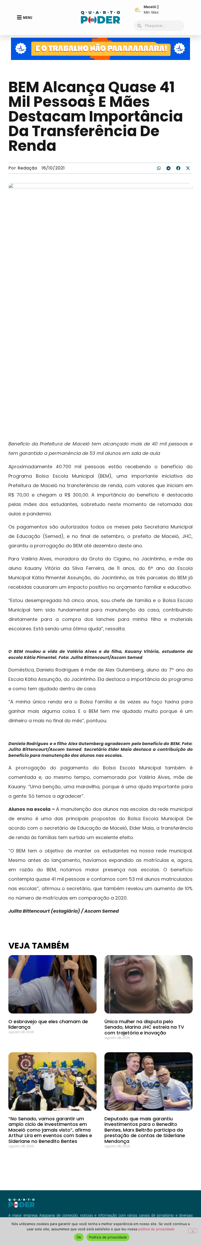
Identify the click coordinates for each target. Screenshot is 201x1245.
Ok (79, 1237)
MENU (27, 17)
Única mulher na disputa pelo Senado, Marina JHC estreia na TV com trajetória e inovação (144, 1027)
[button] (159, 168)
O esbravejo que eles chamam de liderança (48, 1024)
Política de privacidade (108, 1237)
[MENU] (19, 17)
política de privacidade (156, 1229)
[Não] (192, 1231)
